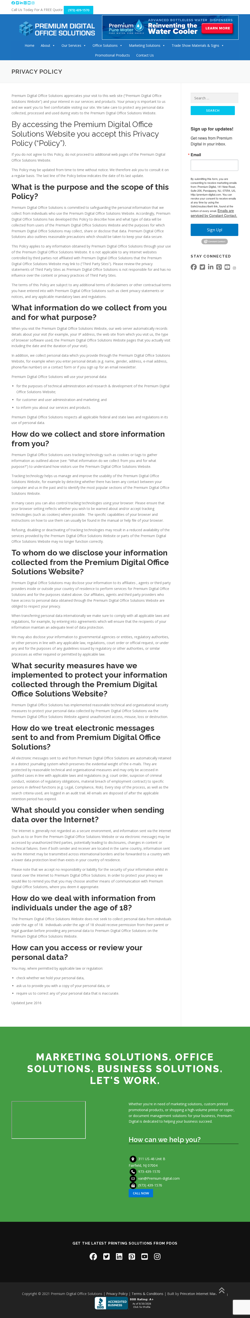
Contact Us (145, 55)
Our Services (71, 45)
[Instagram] (32, 2)
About (45, 45)
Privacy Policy (117, 1293)
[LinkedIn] (22, 2)
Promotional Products (112, 55)
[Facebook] (13, 2)
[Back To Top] (221, 1291)
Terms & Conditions (147, 1293)
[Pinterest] (26, 2)
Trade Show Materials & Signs (195, 45)
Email (196, 155)
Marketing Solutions (144, 45)
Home (29, 45)
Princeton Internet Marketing (202, 1293)
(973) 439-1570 (78, 10)
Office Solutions (105, 45)
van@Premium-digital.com (159, 1178)
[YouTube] (29, 2)
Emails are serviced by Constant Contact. (214, 213)
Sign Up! (214, 230)
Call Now (141, 1193)
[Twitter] (18, 2)
